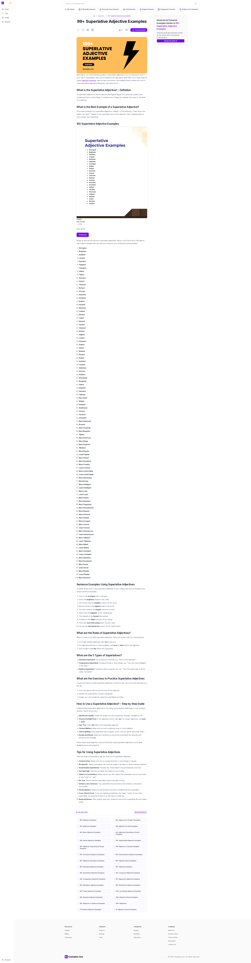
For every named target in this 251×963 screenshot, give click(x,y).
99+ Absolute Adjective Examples (91, 897)
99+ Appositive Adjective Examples (128, 879)
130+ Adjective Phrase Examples (127, 897)
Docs (101, 937)
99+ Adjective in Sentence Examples (92, 903)
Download (82, 235)
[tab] (69, 9)
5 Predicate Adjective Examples (90, 909)
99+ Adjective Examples (88, 820)
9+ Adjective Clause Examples (126, 909)
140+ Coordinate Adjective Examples (128, 891)
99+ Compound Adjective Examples (128, 873)
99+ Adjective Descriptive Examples (92, 861)
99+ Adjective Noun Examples (126, 861)
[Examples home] (74, 956)
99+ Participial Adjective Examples (92, 867)
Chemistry (68, 937)
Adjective (101, 16)
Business (137, 934)
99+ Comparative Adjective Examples (92, 879)
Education (137, 937)
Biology (101, 934)
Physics (102, 930)
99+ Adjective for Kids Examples (127, 826)
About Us (171, 930)
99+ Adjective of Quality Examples (127, 846)
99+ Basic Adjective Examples (90, 832)
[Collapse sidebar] (10, 3)
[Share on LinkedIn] (92, 30)
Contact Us (172, 944)
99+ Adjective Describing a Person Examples (128, 833)
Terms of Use (172, 937)
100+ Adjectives (121, 903)
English (67, 930)
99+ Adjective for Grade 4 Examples (128, 820)
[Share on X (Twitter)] (83, 30)
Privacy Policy (173, 934)
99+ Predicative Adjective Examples (128, 885)
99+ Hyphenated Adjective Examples (128, 840)
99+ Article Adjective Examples (90, 840)
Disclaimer (172, 941)
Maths (67, 934)
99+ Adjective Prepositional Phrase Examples (92, 847)
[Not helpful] (126, 30)
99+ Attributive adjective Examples (92, 885)
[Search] (195, 3)
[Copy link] (78, 30)
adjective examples (89, 80)
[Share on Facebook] (88, 30)
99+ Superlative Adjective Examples (92, 873)
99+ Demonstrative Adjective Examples (129, 854)
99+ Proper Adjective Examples (90, 891)
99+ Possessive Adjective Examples (92, 854)
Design (136, 930)
